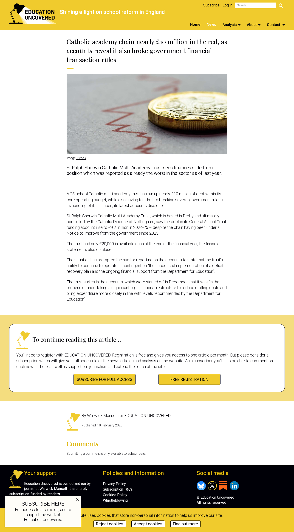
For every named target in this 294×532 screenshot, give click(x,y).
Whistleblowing (115, 500)
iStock (81, 158)
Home (195, 24)
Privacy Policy (114, 484)
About (252, 25)
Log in (227, 5)
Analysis (230, 25)
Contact (274, 25)
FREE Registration (189, 379)
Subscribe (211, 5)
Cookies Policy (115, 495)
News (211, 24)
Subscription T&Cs (118, 489)
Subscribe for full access (104, 379)
